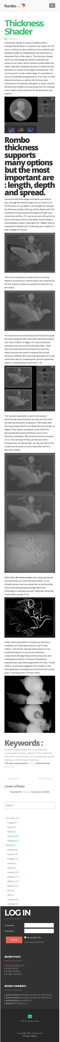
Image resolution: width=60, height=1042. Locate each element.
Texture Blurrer (46, 778)
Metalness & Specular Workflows (36, 994)
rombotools (12, 38)
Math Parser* (12, 968)
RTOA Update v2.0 (15, 965)
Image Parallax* (13, 971)
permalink (9, 766)
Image (10, 822)
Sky (9, 890)
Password (9, 931)
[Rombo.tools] (16, 5)
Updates (11, 899)
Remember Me (34, 937)
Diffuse (11, 849)
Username (9, 925)
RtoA (8, 845)
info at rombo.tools (30, 1021)
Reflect (10, 881)
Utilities (31, 763)
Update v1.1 (11, 778)
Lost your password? (34, 942)
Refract (11, 885)
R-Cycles (10, 818)
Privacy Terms (30, 1036)
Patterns (11, 840)
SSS (9, 894)
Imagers (11, 858)
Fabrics (11, 854)
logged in (26, 791)
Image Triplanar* (14, 973)
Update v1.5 (26, 1000)
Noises (10, 836)
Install (10, 827)
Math (10, 831)
